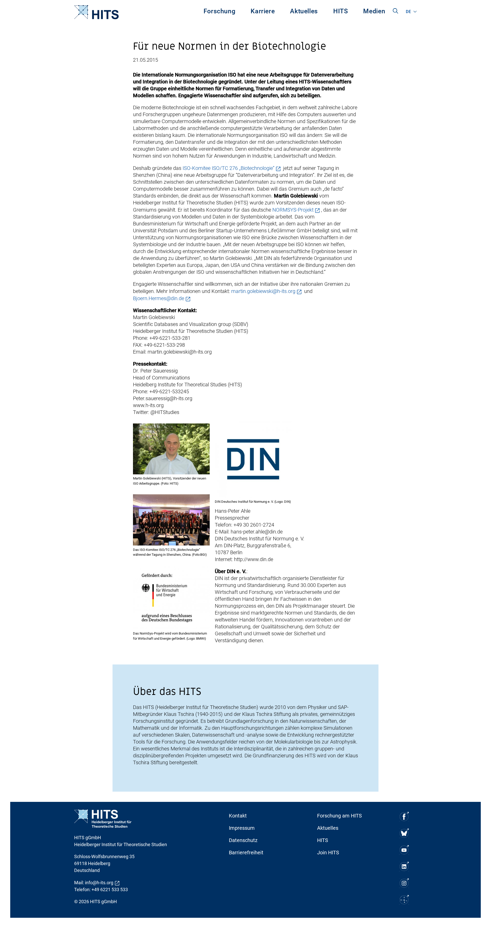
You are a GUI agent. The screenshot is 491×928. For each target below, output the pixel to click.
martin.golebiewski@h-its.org (263, 291)
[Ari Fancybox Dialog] (171, 448)
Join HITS (328, 852)
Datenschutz (243, 840)
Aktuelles (304, 11)
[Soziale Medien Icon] (404, 817)
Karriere (263, 11)
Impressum (242, 828)
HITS (340, 11)
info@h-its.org (99, 882)
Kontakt (238, 816)
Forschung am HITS (339, 816)
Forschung (220, 11)
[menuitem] (219, 12)
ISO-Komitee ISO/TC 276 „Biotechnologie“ (228, 168)
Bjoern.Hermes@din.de (158, 298)
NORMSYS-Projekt (293, 210)
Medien (374, 11)
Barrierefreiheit (246, 852)
